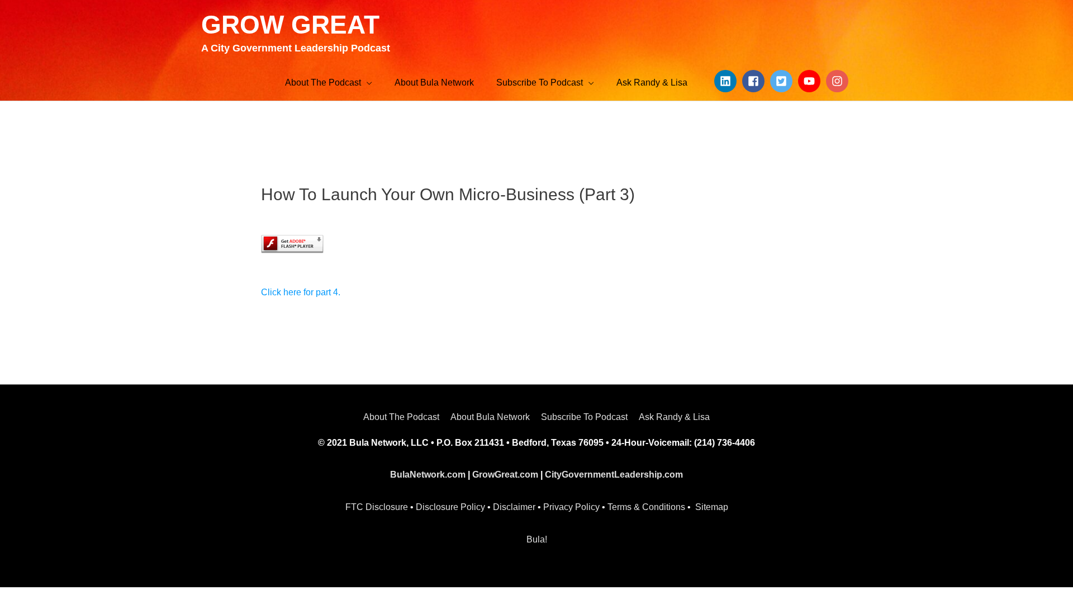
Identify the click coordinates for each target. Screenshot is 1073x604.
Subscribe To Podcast (584, 417)
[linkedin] (727, 81)
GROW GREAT (290, 24)
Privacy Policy (571, 507)
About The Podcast (401, 417)
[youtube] (811, 81)
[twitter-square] (783, 81)
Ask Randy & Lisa (674, 417)
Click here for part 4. (300, 292)
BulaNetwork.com (428, 474)
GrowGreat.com (505, 474)
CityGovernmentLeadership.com (614, 474)
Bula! (536, 539)
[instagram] (839, 81)
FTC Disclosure (376, 507)
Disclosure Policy (450, 507)
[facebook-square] (755, 81)
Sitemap (711, 507)
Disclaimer (514, 507)
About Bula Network (490, 417)
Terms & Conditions (646, 507)
